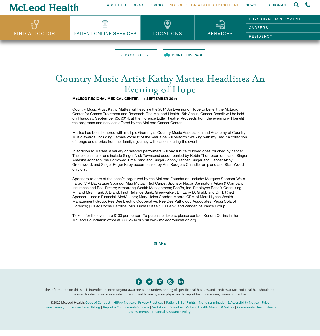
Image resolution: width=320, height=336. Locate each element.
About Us (116, 5)
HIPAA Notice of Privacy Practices (138, 302)
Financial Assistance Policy (171, 311)
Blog (138, 5)
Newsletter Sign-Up (267, 5)
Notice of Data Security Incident (204, 5)
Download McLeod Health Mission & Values (202, 307)
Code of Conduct (98, 302)
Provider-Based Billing (84, 307)
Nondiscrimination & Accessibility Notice (229, 302)
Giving (156, 5)
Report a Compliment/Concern (126, 307)
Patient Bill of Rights (181, 302)
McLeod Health (44, 7)
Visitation (159, 307)
